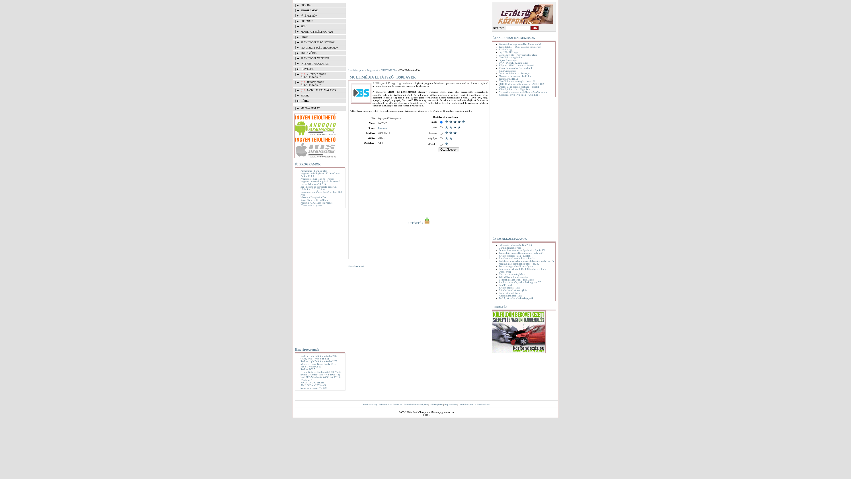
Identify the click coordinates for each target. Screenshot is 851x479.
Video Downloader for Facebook (516, 68)
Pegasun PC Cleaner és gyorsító (317, 202)
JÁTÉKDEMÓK (309, 15)
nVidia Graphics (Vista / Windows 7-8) (320, 374)
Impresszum (450, 404)
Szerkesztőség (370, 404)
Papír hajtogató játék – (510, 293)
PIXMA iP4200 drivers (312, 382)
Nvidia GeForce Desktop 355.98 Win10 (321, 372)
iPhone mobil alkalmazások (313, 83)
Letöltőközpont (356, 70)
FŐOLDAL (306, 5)
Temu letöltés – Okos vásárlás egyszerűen (520, 46)
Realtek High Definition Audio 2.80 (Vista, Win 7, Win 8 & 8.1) (319, 357)
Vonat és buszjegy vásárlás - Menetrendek (520, 44)
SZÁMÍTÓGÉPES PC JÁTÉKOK (318, 42)
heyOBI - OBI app (508, 52)
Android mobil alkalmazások (314, 75)
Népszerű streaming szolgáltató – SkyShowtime (523, 92)
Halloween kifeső (508, 70)
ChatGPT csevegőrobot (511, 57)
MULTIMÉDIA (309, 53)
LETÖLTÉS (416, 223)
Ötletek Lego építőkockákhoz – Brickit (519, 86)
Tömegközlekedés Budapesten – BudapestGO (522, 253)
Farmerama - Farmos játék (314, 170)
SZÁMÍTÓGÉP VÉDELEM (315, 58)
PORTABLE (307, 21)
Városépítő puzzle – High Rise (514, 89)
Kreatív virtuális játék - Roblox (515, 255)
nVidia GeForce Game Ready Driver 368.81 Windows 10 (319, 365)
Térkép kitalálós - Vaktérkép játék (516, 298)
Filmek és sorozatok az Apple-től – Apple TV (522, 250)
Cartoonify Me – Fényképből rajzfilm (518, 54)
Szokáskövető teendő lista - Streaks (517, 258)
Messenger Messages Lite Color (515, 76)
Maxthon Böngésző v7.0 (313, 197)
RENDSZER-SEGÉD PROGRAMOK (319, 47)
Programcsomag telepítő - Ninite (317, 178)
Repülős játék (506, 285)
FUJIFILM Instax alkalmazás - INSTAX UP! (521, 84)
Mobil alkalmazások (321, 90)
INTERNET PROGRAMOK (315, 63)
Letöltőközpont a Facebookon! (474, 404)
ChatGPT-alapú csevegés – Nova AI (517, 81)
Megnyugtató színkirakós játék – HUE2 (519, 263)
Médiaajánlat (436, 404)
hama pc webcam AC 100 (314, 388)
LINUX (304, 37)
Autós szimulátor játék (510, 295)
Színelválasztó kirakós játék (513, 290)
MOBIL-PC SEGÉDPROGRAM (317, 31)
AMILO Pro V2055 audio (314, 385)
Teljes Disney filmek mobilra (513, 277)
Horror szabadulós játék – (512, 274)
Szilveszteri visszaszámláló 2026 (515, 245)
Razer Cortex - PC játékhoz (314, 200)
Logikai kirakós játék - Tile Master (516, 279)
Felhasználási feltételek (390, 404)
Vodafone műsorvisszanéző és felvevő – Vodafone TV (526, 261)
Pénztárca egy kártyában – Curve (516, 266)
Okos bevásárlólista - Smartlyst (514, 73)
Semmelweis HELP (508, 78)
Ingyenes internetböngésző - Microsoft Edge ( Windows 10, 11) (320, 182)
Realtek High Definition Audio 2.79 (319, 361)
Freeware (382, 128)
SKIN (303, 26)
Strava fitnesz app (508, 60)
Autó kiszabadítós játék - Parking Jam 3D (520, 282)
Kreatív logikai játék (509, 287)
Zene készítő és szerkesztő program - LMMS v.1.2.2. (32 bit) (319, 188)
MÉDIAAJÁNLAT (310, 108)
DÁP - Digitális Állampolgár (513, 62)
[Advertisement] (319, 277)
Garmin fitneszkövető (510, 247)
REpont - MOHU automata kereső (516, 65)
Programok (372, 70)
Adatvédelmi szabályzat (416, 404)
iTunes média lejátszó (311, 205)
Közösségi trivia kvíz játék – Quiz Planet (519, 94)
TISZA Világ (505, 49)
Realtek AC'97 (308, 369)
